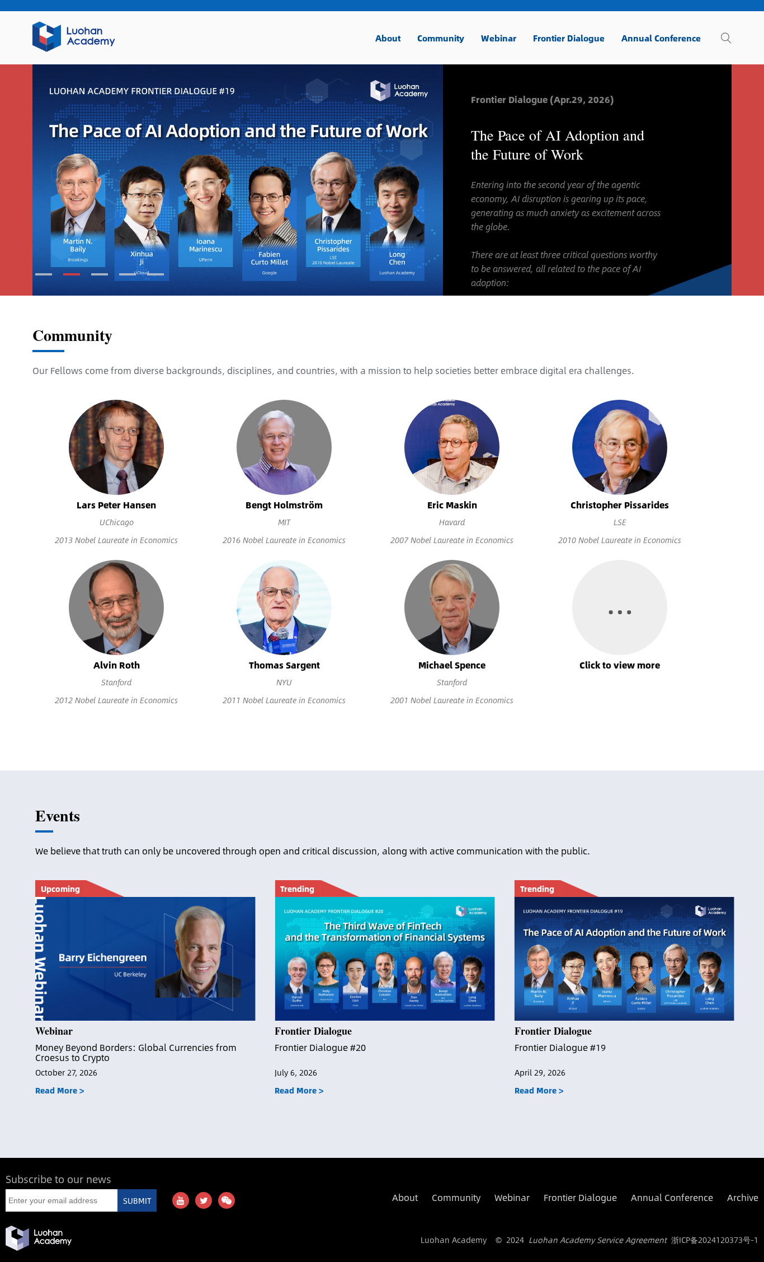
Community (72, 335)
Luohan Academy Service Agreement (598, 1239)
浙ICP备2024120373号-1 (714, 1239)
